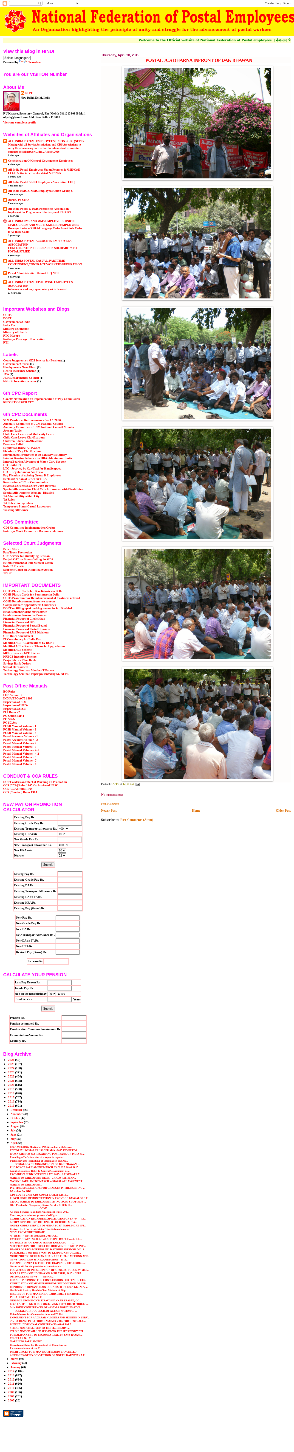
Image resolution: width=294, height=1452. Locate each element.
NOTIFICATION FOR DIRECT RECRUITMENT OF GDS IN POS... (48, 1246)
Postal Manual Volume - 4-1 (21, 750)
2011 (11, 1383)
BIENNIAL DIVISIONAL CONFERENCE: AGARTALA (40, 1324)
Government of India (16, 322)
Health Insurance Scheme (19, 370)
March (15, 1358)
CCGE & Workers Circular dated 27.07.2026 (34, 173)
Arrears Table (12, 430)
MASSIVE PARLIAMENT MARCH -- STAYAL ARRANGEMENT (46, 1181)
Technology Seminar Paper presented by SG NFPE (36, 674)
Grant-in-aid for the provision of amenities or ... (36, 1266)
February (16, 1363)
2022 (11, 1076)
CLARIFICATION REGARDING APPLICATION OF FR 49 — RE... (48, 1218)
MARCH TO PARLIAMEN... (26, 1184)
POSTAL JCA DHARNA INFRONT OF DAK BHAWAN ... (45, 1164)
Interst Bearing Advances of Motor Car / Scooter (34, 461)
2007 (11, 1400)
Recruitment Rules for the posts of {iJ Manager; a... (38, 1344)
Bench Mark (11, 549)
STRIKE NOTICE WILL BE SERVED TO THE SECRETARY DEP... (47, 1331)
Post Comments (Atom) (136, 820)
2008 (11, 1396)
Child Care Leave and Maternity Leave (28, 434)
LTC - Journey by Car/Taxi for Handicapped (32, 468)
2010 (11, 1388)
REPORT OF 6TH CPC (18, 402)
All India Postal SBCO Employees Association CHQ (41, 182)
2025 (11, 1064)
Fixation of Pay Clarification (22, 451)
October (16, 1118)
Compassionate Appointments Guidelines (29, 605)
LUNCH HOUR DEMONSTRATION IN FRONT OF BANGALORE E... (50, 1198)
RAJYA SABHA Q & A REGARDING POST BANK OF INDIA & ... (47, 1153)
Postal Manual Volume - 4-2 (21, 753)
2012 (11, 1379)
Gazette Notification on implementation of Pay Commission (41, 399)
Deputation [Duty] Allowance (21, 448)
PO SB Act (10, 719)
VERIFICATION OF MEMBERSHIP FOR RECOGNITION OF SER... (49, 1283)
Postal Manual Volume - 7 (20, 760)
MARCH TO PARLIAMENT (26, 1341)
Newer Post (109, 810)
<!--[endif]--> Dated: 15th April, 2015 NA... (34, 1235)
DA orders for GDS (20, 1191)
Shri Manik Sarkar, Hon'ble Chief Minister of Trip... (39, 1290)
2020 (11, 1085)
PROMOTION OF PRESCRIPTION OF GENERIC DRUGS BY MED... (49, 1270)
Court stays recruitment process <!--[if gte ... (34, 1215)
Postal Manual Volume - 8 (20, 764)
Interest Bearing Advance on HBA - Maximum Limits (37, 458)
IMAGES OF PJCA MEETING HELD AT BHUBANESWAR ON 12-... (48, 1249)
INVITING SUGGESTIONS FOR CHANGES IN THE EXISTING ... (47, 1187)
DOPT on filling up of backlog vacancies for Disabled (37, 608)
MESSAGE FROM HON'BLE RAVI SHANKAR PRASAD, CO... (46, 1300)
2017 (11, 1097)
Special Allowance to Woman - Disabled (28, 492)
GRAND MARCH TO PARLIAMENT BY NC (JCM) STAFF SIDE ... (48, 1201)
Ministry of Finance (16, 328)
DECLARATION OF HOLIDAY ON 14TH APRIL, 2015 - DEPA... (46, 1273)
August (15, 1126)
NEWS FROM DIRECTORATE (27, 1232)
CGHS (7, 315)
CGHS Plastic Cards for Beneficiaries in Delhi (32, 591)
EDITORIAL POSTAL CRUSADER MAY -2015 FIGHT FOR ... (45, 1150)
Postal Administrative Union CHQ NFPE (34, 273)
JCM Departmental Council (21, 377)
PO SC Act (10, 722)
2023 (11, 1072)
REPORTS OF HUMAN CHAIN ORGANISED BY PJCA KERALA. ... (49, 1287)
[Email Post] (137, 783)
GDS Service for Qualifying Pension (26, 556)
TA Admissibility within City (21, 496)
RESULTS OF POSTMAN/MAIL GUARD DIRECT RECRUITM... (46, 1293)
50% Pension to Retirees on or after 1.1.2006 (32, 420)
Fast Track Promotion (17, 552)
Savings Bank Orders (17, 663)
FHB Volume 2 (12, 695)
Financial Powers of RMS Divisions (26, 632)
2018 (11, 1093)
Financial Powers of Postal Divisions (26, 629)
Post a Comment (110, 803)
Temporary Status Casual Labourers (27, 506)
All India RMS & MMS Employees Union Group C (40, 190)
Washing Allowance (15, 510)
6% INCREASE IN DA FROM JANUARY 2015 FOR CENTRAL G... (48, 1321)
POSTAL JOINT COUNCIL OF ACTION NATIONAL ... (43, 1310)
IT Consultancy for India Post (22, 639)
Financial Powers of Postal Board (25, 625)
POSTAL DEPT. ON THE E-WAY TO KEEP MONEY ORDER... (45, 1252)
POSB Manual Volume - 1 (19, 726)
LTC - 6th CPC (12, 465)
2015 (11, 1105)
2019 (11, 1089)
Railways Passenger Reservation (24, 339)
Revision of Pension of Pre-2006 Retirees (29, 485)
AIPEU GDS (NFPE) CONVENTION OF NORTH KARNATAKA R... (48, 1355)
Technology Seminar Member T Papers (28, 670)
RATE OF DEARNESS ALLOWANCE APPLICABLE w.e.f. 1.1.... (46, 1239)
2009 (11, 1392)
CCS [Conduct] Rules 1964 (20, 792)
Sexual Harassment (15, 667)
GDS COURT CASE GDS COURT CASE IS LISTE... (39, 1194)
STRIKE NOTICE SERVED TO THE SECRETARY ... (40, 1327)
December (17, 1109)
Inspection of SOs (14, 708)
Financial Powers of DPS (19, 622)
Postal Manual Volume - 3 (20, 746)
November (17, 1114)
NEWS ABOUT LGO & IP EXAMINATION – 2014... (39, 1259)
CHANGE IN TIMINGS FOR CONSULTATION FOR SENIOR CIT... (48, 1280)
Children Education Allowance (23, 441)
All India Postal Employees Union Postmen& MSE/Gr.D (44, 169)
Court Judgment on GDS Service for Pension (32, 360)
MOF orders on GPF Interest (21, 653)
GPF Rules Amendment (18, 636)
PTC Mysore (11, 335)
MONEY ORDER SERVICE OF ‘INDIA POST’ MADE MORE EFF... (48, 1225)
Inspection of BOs (14, 702)
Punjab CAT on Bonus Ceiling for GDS (28, 559)
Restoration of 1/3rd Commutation (25, 482)
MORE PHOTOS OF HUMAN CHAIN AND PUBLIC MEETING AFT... (49, 1256)
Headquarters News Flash (19, 367)
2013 (11, 1375)
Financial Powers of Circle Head (24, 618)
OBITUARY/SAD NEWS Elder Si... (32, 1276)
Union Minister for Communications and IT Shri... (37, 1314)
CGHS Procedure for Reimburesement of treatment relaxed (41, 598)
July (13, 1130)
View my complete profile (19, 122)
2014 (11, 1371)
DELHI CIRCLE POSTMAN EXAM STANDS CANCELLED (43, 1351)
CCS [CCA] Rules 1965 (18, 788)
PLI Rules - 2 (11, 712)
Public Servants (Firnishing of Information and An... (39, 1160)
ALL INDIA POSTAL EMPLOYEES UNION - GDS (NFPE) (46, 141)
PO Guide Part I (13, 715)
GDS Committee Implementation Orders (29, 527)
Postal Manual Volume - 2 (20, 743)
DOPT (7, 318)
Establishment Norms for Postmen (25, 611)
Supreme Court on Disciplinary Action (28, 569)
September (17, 1122)
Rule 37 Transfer (14, 566)
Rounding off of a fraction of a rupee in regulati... (37, 1157)
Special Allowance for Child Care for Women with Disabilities (43, 489)
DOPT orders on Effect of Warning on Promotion (35, 782)
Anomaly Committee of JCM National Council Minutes (38, 427)
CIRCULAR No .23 (20, 1338)
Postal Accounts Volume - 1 (20, 736)
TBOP (7, 573)
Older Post (283, 810)
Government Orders (16, 364)
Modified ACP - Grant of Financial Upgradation (34, 646)
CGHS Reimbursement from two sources (29, 601)
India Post (9, 325)
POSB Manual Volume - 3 (19, 733)
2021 (11, 1081)
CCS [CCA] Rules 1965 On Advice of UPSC (30, 785)
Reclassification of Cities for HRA (25, 479)
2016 (11, 1101)
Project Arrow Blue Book (19, 660)
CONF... (29, 1208)
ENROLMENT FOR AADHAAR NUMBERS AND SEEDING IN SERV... (50, 1317)
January (16, 1367)
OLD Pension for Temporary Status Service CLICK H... (41, 1205)
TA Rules (9, 499)
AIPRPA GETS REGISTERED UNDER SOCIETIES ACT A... (43, 1222)
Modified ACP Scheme (17, 649)
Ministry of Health (15, 332)
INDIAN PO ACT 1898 (17, 698)
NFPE (29, 93)
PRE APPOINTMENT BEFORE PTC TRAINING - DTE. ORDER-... (47, 1263)
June (14, 1134)
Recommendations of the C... (26, 1348)
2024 (11, 1068)
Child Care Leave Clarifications (24, 437)
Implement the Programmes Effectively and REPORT (39, 212)
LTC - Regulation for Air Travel (24, 472)
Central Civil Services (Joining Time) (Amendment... (39, 1229)
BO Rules (9, 691)
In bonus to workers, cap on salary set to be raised (37, 289)
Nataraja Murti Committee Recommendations (33, 531)
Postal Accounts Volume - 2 (20, 740)
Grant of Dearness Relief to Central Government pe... (40, 1170)
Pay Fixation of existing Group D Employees (32, 475)
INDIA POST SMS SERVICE (26, 1297)
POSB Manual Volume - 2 (19, 729)
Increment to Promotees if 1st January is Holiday (35, 454)
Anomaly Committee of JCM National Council (33, 423)
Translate (34, 62)
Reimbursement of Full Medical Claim (28, 562)
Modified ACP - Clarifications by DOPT (28, 642)
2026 (11, 1060)
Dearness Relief (13, 444)
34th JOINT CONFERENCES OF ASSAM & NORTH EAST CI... (46, 1307)
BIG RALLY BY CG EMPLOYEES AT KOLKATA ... (42, 1242)
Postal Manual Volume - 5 (20, 757)
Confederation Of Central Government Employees (40, 160)
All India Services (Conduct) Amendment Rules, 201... (39, 1211)
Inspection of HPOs (15, 705)
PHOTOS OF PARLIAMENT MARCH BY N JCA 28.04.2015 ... (45, 1167)
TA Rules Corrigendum (18, 503)
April (14, 1143)
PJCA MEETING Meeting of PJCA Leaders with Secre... (41, 1147)
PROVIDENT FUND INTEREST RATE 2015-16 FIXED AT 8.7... (46, 1174)
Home (196, 810)
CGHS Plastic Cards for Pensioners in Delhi (31, 594)
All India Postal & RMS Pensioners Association (38, 208)
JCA (6, 374)
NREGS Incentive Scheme (20, 381)
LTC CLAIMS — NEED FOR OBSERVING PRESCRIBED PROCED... (49, 1304)
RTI (5, 342)
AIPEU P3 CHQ (18, 199)
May (14, 1138)
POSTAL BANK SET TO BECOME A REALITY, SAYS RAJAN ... (46, 1334)
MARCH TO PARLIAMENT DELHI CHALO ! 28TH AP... (43, 1177)
